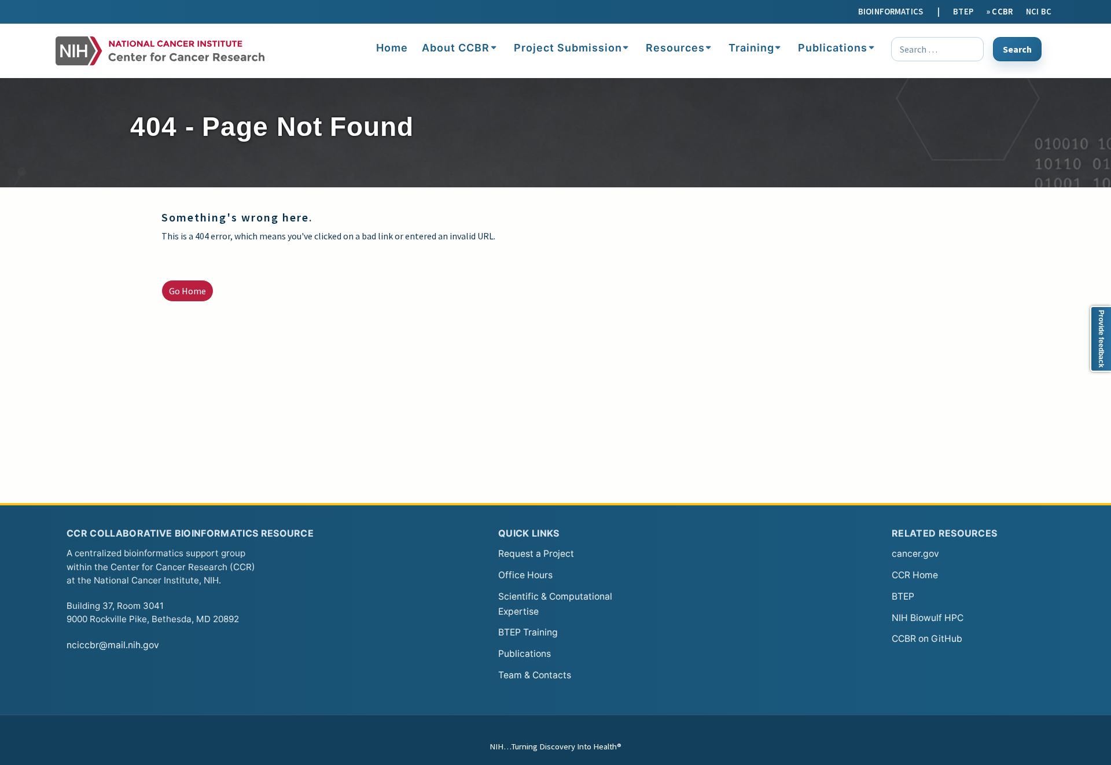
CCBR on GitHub (927, 638)
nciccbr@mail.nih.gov (113, 645)
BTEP (963, 11)
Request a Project (536, 553)
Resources (675, 48)
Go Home (187, 291)
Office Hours (525, 575)
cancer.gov (915, 553)
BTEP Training (528, 632)
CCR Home (915, 575)
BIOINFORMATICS (890, 11)
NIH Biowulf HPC (927, 617)
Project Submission (568, 48)
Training (751, 48)
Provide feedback (1101, 339)
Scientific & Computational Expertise (555, 604)
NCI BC (1038, 11)
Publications (832, 48)
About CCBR (456, 48)
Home (392, 48)
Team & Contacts (534, 675)
